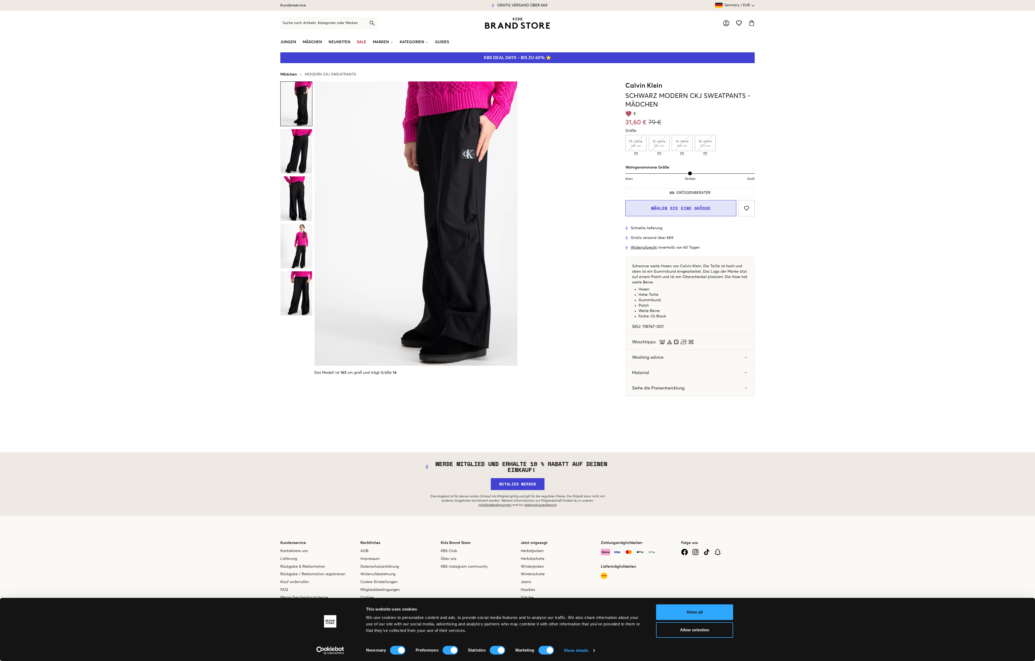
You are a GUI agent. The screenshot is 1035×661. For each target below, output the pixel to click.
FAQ (284, 590)
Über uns (448, 559)
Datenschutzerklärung (379, 566)
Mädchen (312, 42)
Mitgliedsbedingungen (380, 590)
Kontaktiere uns (294, 551)
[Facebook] (684, 552)
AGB (364, 551)
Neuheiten (339, 42)
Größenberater (693, 193)
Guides (442, 42)
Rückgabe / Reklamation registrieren (312, 574)
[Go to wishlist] (739, 23)
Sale (361, 42)
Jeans (526, 582)
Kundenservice (293, 5)
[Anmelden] (726, 23)
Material (640, 373)
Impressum (370, 559)
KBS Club (449, 551)
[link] (517, 23)
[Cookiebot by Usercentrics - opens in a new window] (330, 650)
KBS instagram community (464, 566)
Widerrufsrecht (644, 247)
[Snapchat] (717, 552)
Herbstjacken (532, 551)
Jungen (288, 42)
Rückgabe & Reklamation (302, 566)
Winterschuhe (533, 574)
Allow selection (694, 630)
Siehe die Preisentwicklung (658, 388)
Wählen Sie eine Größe (680, 208)
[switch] (450, 650)
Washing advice (648, 357)
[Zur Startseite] (517, 23)
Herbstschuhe (532, 559)
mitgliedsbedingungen (495, 505)
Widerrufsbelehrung (377, 574)
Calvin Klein (643, 86)
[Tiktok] (706, 552)
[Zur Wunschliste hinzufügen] (747, 208)
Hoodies (528, 590)
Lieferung (288, 559)
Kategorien (412, 42)
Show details (576, 650)
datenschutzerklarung (541, 505)
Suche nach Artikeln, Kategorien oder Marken (320, 23)
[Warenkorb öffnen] (751, 23)
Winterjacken (532, 566)
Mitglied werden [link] (517, 484)
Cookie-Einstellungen (379, 582)
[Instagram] (695, 552)
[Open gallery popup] (416, 223)
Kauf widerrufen (294, 582)
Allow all (694, 612)
